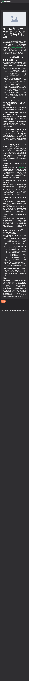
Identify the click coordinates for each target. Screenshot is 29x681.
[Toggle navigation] (26, 1)
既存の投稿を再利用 (16, 47)
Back (3, 301)
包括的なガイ (21, 167)
